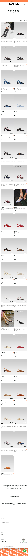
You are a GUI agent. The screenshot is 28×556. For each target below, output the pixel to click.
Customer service (5, 522)
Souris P (3, 328)
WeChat (3, 539)
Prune (2, 40)
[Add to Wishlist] (13, 64)
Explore (2, 518)
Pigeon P (3, 352)
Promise (3, 135)
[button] (1, 4)
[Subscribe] (24, 507)
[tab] (2, 158)
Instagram (3, 527)
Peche (15, 40)
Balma (2, 473)
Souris (15, 328)
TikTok (2, 530)
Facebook (3, 532)
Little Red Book (4, 541)
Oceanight (16, 64)
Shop (2, 513)
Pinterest (3, 534)
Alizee (2, 88)
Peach (2, 64)
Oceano (3, 111)
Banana (16, 135)
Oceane (16, 88)
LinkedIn (3, 537)
